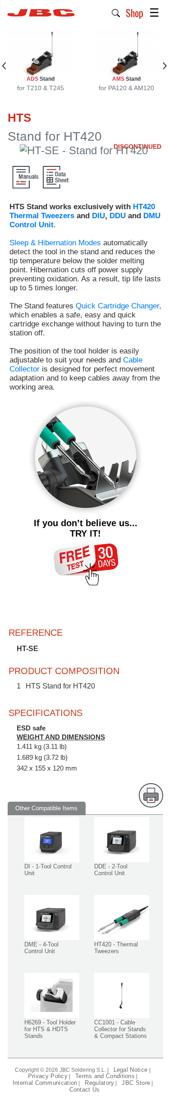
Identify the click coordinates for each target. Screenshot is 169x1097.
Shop (134, 12)
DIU (98, 215)
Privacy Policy (48, 1076)
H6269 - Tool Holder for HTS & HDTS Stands (50, 1029)
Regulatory (99, 1082)
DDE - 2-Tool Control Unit (111, 870)
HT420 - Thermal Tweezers (116, 948)
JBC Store (136, 1082)
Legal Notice (132, 1069)
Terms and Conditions (105, 1076)
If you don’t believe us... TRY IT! (85, 528)
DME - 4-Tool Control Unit (41, 948)
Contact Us (84, 1089)
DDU (118, 215)
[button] (116, 12)
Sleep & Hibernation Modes (55, 243)
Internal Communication (45, 1082)
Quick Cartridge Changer (117, 306)
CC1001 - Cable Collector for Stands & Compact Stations (120, 1029)
